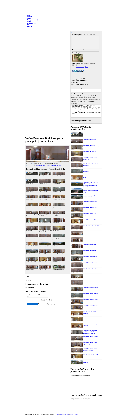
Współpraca (76, 414)
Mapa (58, 414)
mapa (86, 50)
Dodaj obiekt (66, 414)
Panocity (61, 414)
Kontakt (71, 414)
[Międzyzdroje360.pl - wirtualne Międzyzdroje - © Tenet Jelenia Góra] (47, 165)
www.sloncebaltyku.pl (82, 67)
